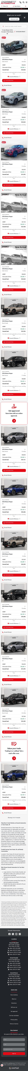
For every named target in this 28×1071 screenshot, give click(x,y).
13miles (24, 166)
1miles (24, 218)
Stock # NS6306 (5, 552)
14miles (24, 114)
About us (14, 999)
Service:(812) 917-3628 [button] (15, 967)
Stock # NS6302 (5, 319)
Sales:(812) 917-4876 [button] (15, 980)
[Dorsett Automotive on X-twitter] (12, 934)
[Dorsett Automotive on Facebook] (9, 934)
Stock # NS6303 (5, 371)
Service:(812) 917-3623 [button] (15, 982)
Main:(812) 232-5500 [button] (15, 948)
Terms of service (14, 1023)
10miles (24, 323)
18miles (24, 61)
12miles (24, 660)
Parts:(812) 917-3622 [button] (15, 954)
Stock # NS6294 (5, 162)
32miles (24, 713)
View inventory (14, 995)
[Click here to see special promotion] (14, 8)
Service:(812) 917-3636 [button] (15, 952)
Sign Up (14, 1053)
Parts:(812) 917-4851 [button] (15, 969)
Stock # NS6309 (5, 266)
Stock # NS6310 (5, 214)
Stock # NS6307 (5, 447)
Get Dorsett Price (9, 80)
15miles (24, 504)
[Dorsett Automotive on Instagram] (19, 934)
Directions (14, 1003)
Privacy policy (14, 1019)
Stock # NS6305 (5, 656)
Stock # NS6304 (5, 499)
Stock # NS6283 (5, 709)
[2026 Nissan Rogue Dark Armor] (14, 46)
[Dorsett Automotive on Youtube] (15, 934)
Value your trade (14, 19)
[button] (20, 2)
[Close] (25, 17)
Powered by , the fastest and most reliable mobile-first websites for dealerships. (14, 1063)
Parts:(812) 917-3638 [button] (15, 984)
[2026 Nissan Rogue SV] (14, 150)
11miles (24, 375)
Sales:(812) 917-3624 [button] (15, 950)
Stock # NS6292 (5, 109)
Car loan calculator (14, 1015)
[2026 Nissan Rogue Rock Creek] (14, 203)
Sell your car (14, 1007)
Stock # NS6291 (5, 57)
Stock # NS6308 (5, 604)
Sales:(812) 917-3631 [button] (15, 965)
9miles (24, 556)
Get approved (14, 1011)
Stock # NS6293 (5, 785)
